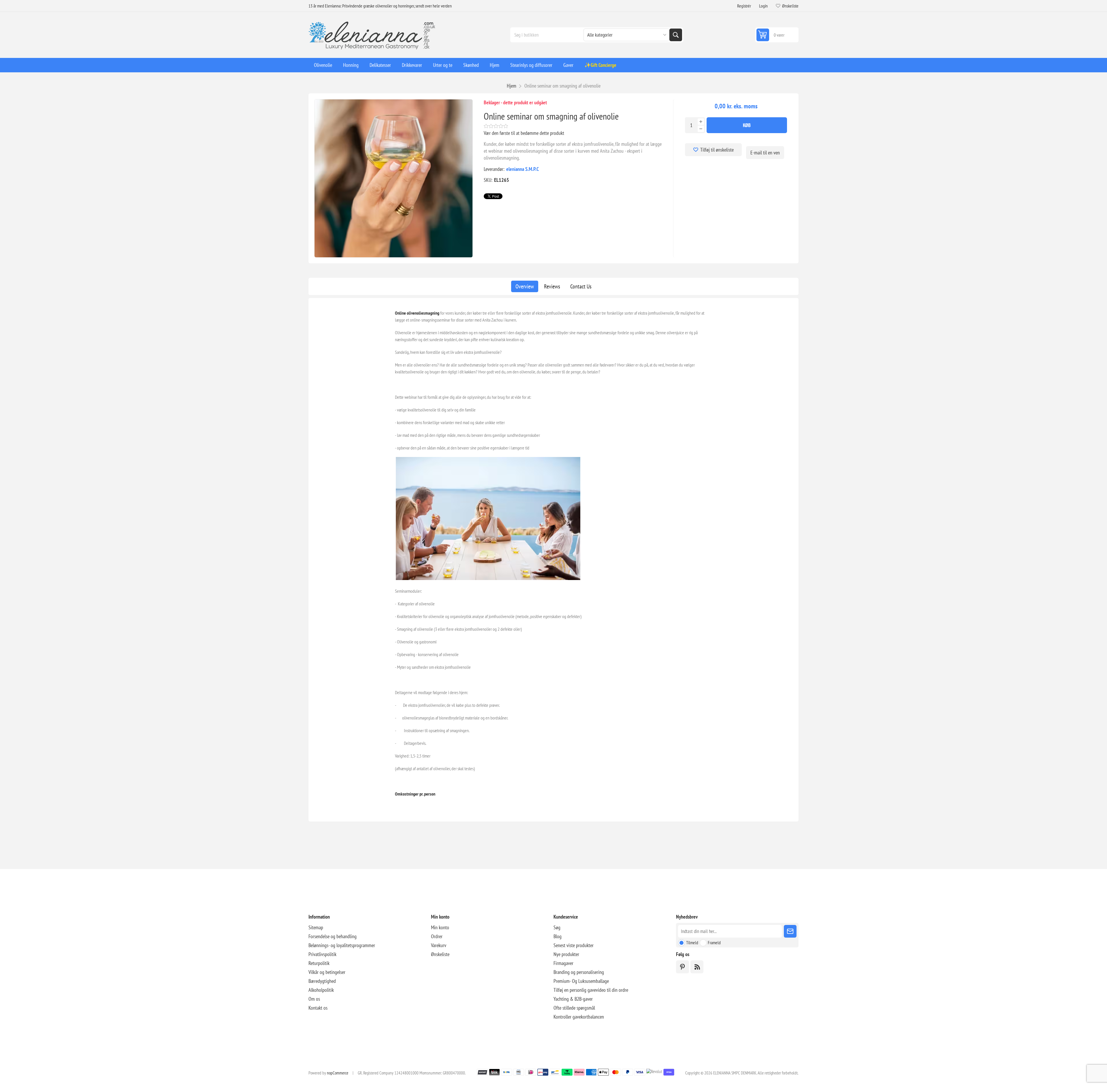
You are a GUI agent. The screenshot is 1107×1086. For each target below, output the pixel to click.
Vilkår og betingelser (326, 972)
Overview (524, 286)
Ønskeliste (440, 954)
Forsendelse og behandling (332, 936)
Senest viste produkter (574, 945)
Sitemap (315, 927)
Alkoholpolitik (321, 990)
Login (763, 6)
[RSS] (696, 966)
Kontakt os (317, 1007)
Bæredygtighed (322, 981)
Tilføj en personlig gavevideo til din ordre (591, 990)
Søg (675, 35)
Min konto (440, 927)
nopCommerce (337, 1073)
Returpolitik (319, 963)
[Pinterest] (682, 966)
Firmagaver (563, 963)
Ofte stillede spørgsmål (574, 1007)
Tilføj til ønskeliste (717, 149)
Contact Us (581, 286)
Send (790, 931)
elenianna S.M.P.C (522, 169)
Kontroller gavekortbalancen (579, 1016)
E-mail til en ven (765, 152)
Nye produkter (566, 954)
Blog (558, 936)
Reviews (552, 286)
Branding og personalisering (579, 972)
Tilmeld (692, 942)
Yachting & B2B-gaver (573, 999)
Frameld (714, 942)
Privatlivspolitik (322, 954)
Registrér (744, 6)
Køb (747, 125)
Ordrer (437, 936)
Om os (314, 999)
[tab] (524, 286)
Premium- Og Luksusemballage (581, 981)
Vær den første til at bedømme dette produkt (524, 133)
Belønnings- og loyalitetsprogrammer (341, 945)
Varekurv (438, 945)
